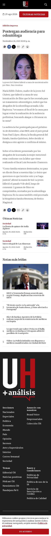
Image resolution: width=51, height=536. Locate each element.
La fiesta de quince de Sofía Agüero (16, 227)
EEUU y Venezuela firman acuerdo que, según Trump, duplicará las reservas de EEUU (25, 295)
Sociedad (7, 224)
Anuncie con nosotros (34, 409)
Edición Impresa (10, 26)
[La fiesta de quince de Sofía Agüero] (42, 226)
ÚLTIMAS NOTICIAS (34, 14)
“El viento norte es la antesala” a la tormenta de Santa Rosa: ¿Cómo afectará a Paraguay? (27, 307)
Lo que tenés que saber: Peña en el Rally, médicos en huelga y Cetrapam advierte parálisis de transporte (26, 331)
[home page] (25, 4)
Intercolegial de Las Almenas (16, 244)
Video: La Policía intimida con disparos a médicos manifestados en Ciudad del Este (26, 342)
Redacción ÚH (28, 233)
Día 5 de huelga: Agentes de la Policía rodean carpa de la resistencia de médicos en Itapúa (27, 319)
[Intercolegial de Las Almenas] (42, 243)
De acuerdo (25, 532)
